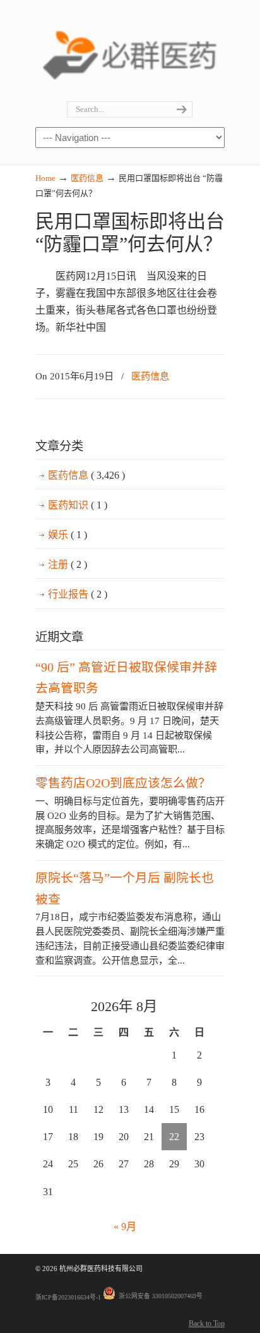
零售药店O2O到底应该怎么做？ (123, 783)
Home (45, 178)
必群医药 (130, 51)
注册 (67, 564)
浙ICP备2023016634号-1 (68, 1297)
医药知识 (77, 505)
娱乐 (67, 534)
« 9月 (125, 1226)
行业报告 (77, 594)
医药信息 (87, 178)
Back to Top (207, 1323)
